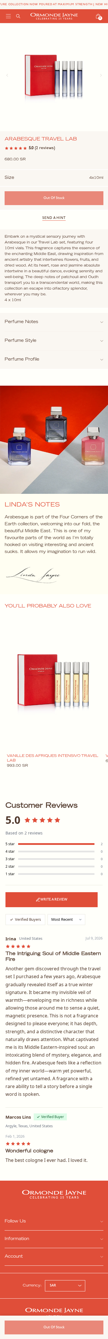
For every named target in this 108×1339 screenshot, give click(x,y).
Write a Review (53, 899)
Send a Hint (54, 218)
